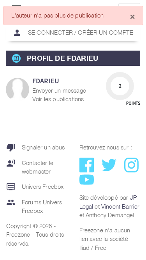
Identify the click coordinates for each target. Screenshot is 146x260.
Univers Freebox (34, 186)
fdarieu (45, 80)
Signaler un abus (35, 147)
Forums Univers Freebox (34, 206)
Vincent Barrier (120, 206)
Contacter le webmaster (29, 166)
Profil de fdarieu (62, 58)
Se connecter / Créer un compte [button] (72, 32)
